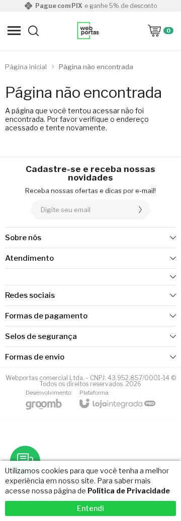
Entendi (90, 508)
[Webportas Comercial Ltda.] (88, 31)
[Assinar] (140, 210)
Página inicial (26, 67)
